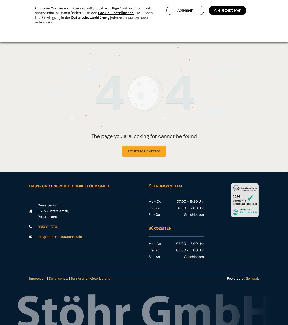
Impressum (37, 278)
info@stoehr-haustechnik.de (60, 237)
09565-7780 (48, 227)
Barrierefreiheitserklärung (90, 278)
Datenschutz (58, 278)
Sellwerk (252, 278)
